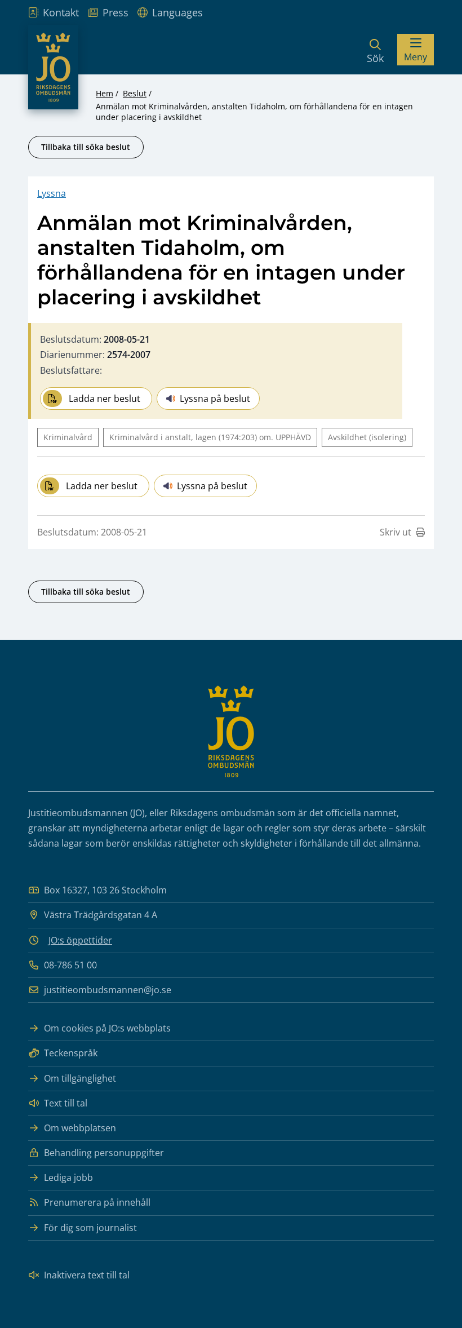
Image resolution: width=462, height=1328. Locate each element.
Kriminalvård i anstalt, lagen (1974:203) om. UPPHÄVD (210, 437)
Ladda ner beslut (104, 398)
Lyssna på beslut (215, 398)
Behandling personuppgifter (104, 1152)
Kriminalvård (67, 437)
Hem (104, 93)
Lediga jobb (68, 1177)
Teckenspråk (70, 1053)
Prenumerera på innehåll (97, 1202)
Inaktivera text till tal (87, 1275)
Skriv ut (395, 532)
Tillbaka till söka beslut (85, 146)
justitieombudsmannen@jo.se (107, 990)
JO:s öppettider (80, 940)
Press (115, 12)
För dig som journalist (90, 1227)
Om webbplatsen (80, 1128)
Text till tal (65, 1103)
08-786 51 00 (70, 965)
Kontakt (61, 12)
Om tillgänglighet (80, 1078)
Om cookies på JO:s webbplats (107, 1028)
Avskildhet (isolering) (367, 437)
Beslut (134, 93)
